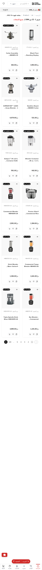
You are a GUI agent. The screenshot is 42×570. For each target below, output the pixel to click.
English (5, 10)
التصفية (17, 561)
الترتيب (24, 561)
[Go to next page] (6, 342)
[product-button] (4, 4)
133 (10, 342)
